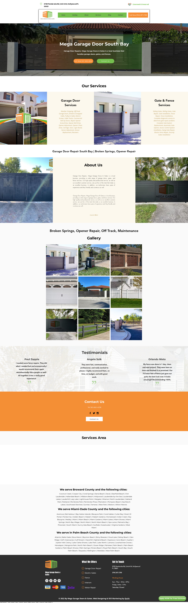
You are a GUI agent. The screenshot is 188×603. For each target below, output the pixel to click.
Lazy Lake (74, 499)
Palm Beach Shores (70, 548)
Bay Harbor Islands (83, 514)
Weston (111, 505)
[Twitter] (55, 580)
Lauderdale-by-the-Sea (113, 496)
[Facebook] (50, 580)
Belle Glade (66, 537)
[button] (93, 215)
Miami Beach (84, 519)
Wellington (91, 551)
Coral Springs (88, 494)
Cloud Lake (112, 537)
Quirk (127, 598)
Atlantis (58, 537)
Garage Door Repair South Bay (72, 151)
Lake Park (92, 543)
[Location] (41, 4)
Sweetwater (106, 525)
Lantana (111, 543)
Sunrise (86, 505)
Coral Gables (109, 514)
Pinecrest (62, 525)
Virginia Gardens (118, 525)
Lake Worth (102, 543)
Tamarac (94, 505)
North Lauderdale (117, 499)
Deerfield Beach (118, 494)
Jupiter (130, 540)
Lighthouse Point (86, 499)
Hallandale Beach (73, 496)
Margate (98, 499)
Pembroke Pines (90, 502)
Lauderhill (66, 499)
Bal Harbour (70, 514)
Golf (62, 540)
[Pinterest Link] (59, 580)
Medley (69, 519)
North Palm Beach (85, 545)
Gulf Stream (79, 540)
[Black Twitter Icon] (94, 413)
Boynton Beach (89, 537)
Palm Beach (117, 545)
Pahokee (108, 545)
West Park (103, 505)
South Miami (72, 525)
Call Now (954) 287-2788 (138, 15)
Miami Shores (119, 519)
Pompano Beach (114, 502)
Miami (75, 519)
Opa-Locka (112, 522)
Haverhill (89, 540)
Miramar (105, 499)
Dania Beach (100, 494)
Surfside (96, 525)
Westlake (100, 551)
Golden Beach (78, 517)
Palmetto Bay (123, 522)
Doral (126, 514)
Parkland (65, 502)
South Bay (122, 548)
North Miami (85, 522)
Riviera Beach (96, 548)
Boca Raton (76, 537)
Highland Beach (100, 540)
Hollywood (98, 496)
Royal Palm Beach (110, 548)
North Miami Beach (99, 522)
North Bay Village (72, 522)
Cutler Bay (119, 514)
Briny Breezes (101, 537)
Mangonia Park (70, 545)
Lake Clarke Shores (79, 543)
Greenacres (69, 540)
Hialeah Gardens (98, 517)
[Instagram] (46, 580)
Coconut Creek (65, 494)
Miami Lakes (108, 519)
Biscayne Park (97, 514)
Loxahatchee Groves (123, 543)
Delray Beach (123, 537)
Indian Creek (122, 517)
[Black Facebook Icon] (90, 413)
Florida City (67, 517)
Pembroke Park (76, 502)
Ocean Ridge (98, 545)
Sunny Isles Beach (85, 525)
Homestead (111, 517)
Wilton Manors (121, 505)
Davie (108, 494)
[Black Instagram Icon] (97, 413)
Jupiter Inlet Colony (63, 543)
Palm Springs (85, 548)
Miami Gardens (96, 519)
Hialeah (88, 517)
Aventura (60, 514)
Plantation (102, 502)
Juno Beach (121, 540)
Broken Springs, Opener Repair (115, 151)
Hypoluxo (112, 540)
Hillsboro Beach (87, 496)
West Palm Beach (113, 551)
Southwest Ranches (74, 505)
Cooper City (77, 494)
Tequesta (82, 551)
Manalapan (59, 545)
